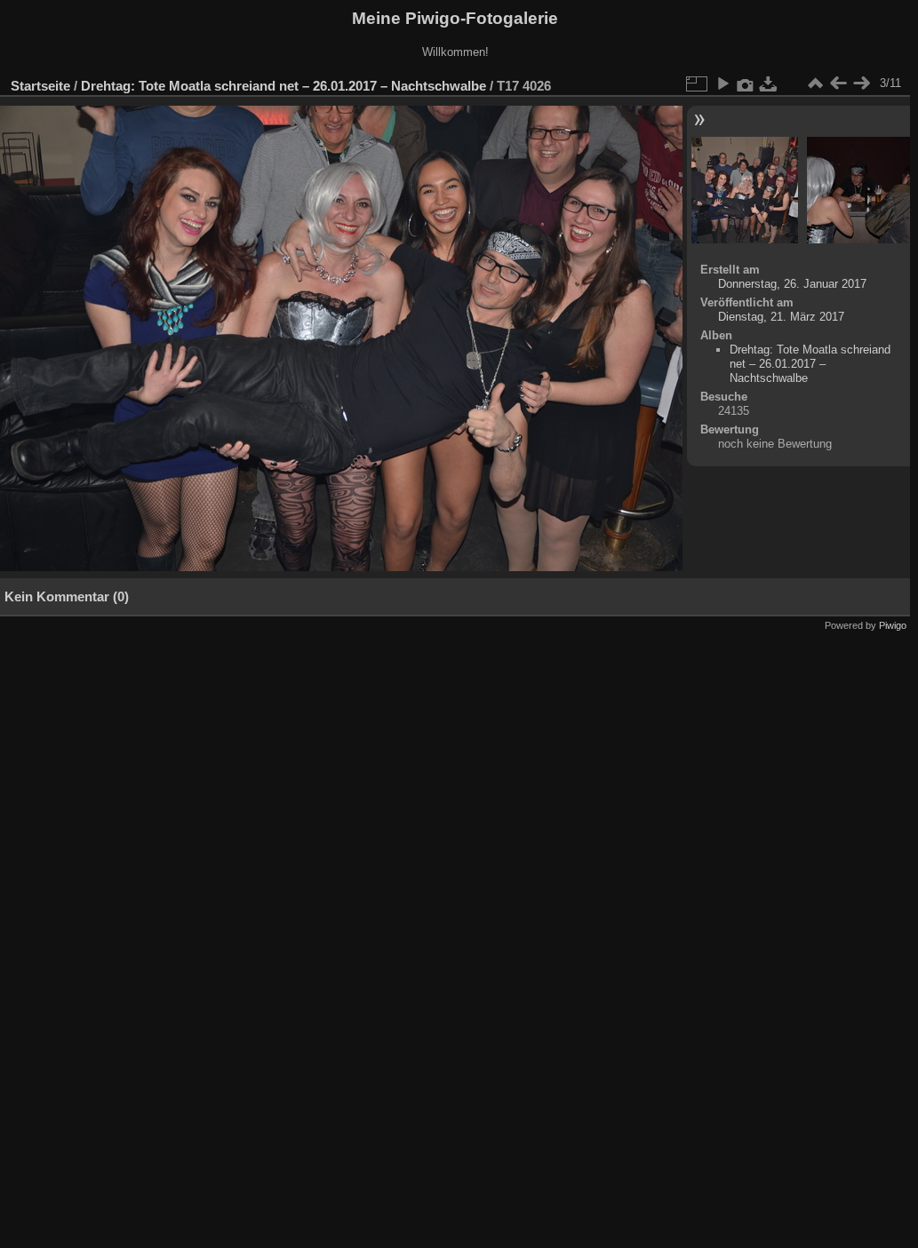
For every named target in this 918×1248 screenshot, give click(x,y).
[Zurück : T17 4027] (838, 83)
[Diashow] (722, 83)
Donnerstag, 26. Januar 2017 (792, 283)
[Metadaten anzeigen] (745, 83)
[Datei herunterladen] (768, 83)
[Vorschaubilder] (814, 83)
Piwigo (892, 625)
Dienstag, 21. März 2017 (781, 316)
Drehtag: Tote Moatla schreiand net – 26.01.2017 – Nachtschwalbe (283, 85)
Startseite (40, 85)
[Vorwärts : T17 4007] (861, 83)
